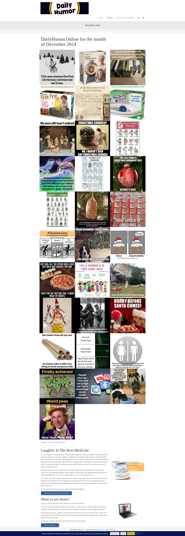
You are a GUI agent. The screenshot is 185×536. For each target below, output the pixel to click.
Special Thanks (110, 530)
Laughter (110, 17)
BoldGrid (79, 530)
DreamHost (97, 530)
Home (101, 17)
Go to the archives (50, 525)
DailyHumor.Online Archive (125, 17)
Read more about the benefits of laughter (56, 493)
